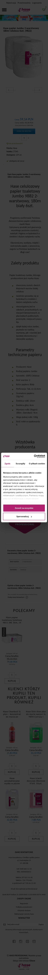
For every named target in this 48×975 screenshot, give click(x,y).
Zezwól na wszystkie (24, 508)
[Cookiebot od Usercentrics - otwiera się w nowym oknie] (34, 456)
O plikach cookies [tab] (37, 463)
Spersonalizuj (22, 516)
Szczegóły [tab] (20, 463)
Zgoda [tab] (7, 463)
